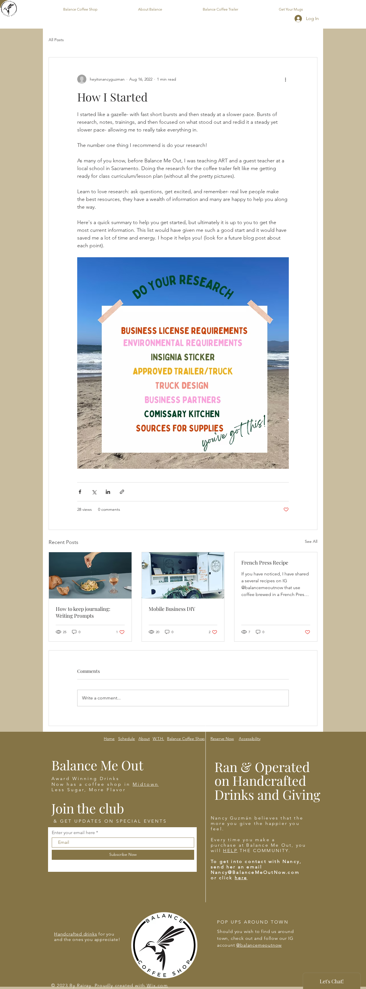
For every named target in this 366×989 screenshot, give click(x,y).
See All (311, 541)
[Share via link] (122, 491)
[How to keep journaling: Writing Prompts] (90, 575)
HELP (230, 850)
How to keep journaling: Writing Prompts (83, 612)
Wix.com (157, 985)
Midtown (146, 784)
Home (109, 738)
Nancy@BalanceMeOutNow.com (255, 872)
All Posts (56, 39)
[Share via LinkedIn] (108, 491)
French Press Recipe (264, 562)
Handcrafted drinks (75, 934)
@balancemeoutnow (259, 945)
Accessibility (249, 738)
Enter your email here (73, 832)
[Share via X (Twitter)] (94, 491)
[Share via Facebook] (80, 491)
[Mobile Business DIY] (183, 575)
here (241, 877)
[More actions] (285, 79)
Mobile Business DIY (172, 608)
